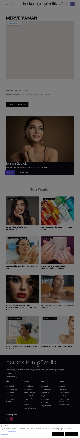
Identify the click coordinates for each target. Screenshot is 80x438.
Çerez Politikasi (12, 431)
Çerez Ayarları (4, 434)
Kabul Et (58, 434)
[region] (40, 431)
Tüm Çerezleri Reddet (71, 434)
